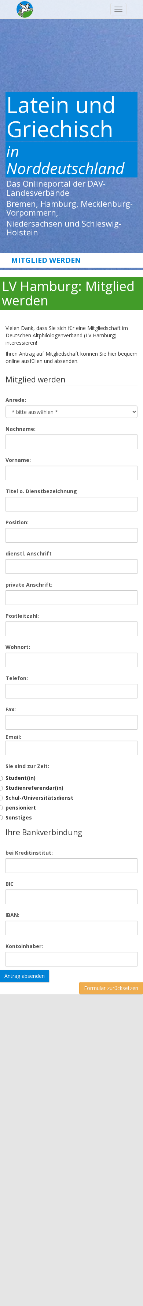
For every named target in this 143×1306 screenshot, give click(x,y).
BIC (10, 883)
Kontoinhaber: (24, 946)
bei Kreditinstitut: (29, 852)
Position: (17, 522)
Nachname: (21, 428)
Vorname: (18, 459)
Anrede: (16, 399)
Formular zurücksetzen (111, 987)
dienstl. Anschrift (29, 553)
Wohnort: (18, 646)
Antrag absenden (24, 975)
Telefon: (17, 678)
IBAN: (12, 914)
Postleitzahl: (22, 615)
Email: (13, 736)
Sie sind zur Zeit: (27, 766)
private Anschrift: (29, 584)
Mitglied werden (46, 260)
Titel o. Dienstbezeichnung (41, 491)
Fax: (11, 709)
